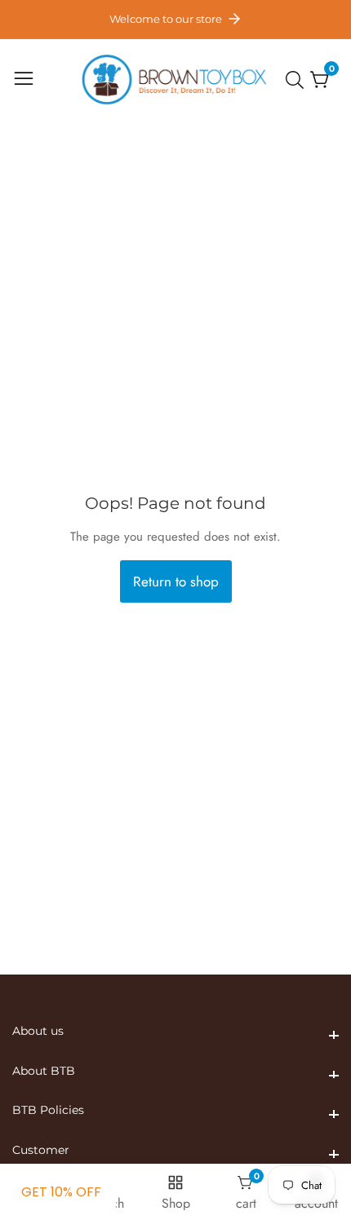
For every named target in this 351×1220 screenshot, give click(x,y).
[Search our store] (298, 79)
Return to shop (176, 581)
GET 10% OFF (61, 1191)
